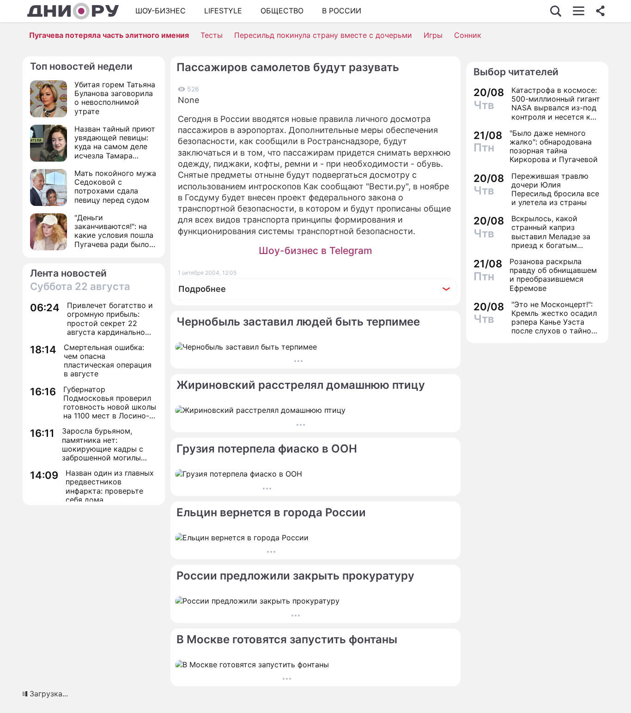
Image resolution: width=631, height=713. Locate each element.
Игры (433, 35)
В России (341, 10)
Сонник (467, 35)
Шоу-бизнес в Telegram (315, 250)
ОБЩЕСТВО (282, 10)
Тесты (211, 35)
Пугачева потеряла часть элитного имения (109, 35)
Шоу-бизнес (160, 10)
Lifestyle (223, 10)
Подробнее (202, 289)
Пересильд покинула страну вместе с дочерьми (323, 35)
